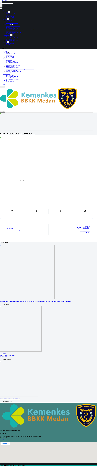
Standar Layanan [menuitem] (6, 24)
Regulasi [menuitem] (5, 19)
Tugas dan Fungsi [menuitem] (10, 17)
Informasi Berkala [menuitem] (10, 33)
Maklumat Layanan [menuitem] (10, 27)
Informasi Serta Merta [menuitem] (10, 39)
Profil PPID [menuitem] (5, 12)
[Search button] (1, 5)
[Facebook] (1, 48)
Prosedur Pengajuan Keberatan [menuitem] (13, 28)
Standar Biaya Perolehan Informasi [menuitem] (13, 32)
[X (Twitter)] (2, 48)
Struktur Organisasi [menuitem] (10, 16)
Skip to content (3, 0)
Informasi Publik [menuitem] (6, 35)
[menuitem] (9, 12)
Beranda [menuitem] (5, 10)
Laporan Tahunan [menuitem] (10, 43)
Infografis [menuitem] (8, 44)
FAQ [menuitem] (4, 46)
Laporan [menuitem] (5, 42)
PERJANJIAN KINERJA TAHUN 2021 (10, 399)
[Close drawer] (1, 8)
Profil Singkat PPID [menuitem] (10, 13)
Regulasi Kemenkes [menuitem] (10, 21)
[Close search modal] (1, 2)
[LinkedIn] (4, 48)
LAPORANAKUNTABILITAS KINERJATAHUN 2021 (7, 355)
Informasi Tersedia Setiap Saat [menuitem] (12, 37)
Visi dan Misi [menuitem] (9, 15)
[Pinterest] (61, 211)
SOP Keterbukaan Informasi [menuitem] (12, 23)
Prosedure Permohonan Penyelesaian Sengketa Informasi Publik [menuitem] (20, 29)
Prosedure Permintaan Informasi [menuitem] (13, 26)
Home (4, 439)
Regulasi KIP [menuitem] (9, 20)
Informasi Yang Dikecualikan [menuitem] (12, 40)
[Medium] (6, 48)
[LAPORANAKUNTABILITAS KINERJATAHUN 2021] (21, 351)
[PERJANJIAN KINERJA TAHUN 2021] (19, 396)
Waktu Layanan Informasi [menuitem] (11, 31)
